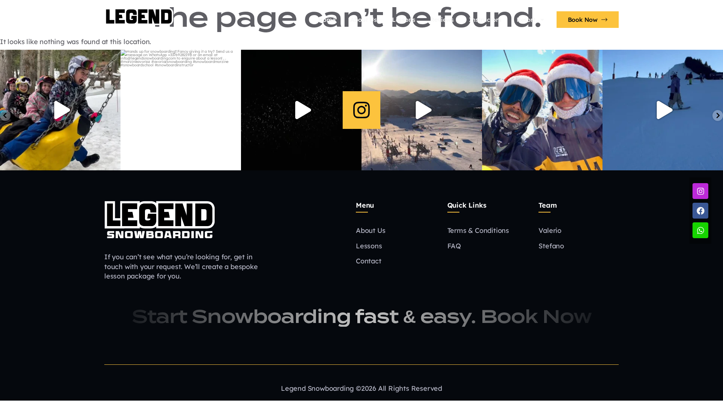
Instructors (485, 19)
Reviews (442, 19)
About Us (363, 19)
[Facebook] (700, 211)
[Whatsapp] (700, 230)
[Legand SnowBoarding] (159, 219)
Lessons (403, 19)
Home (326, 19)
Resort (526, 19)
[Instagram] (361, 110)
